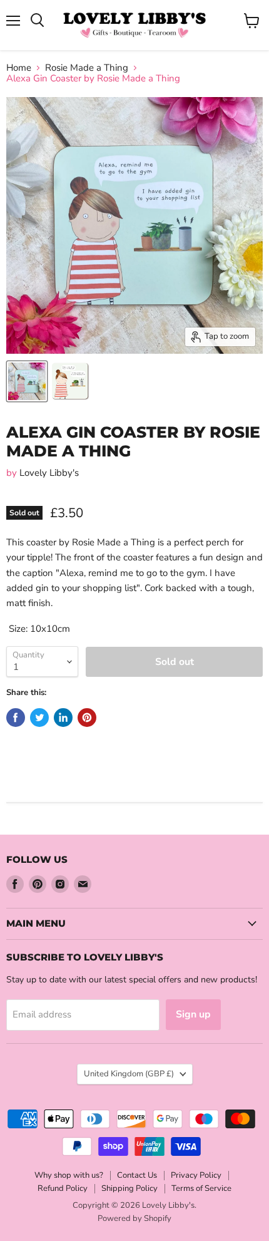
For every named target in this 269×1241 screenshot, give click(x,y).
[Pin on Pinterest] (87, 717)
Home (18, 68)
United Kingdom (129, 1073)
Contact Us (137, 1175)
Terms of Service (201, 1188)
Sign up (193, 1014)
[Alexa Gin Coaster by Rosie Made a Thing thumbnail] (27, 381)
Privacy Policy (196, 1175)
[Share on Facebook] (15, 717)
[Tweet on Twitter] (39, 717)
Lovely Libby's (49, 472)
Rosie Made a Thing (86, 68)
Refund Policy (63, 1188)
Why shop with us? (68, 1175)
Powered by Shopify (134, 1218)
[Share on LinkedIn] (63, 717)
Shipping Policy (129, 1188)
